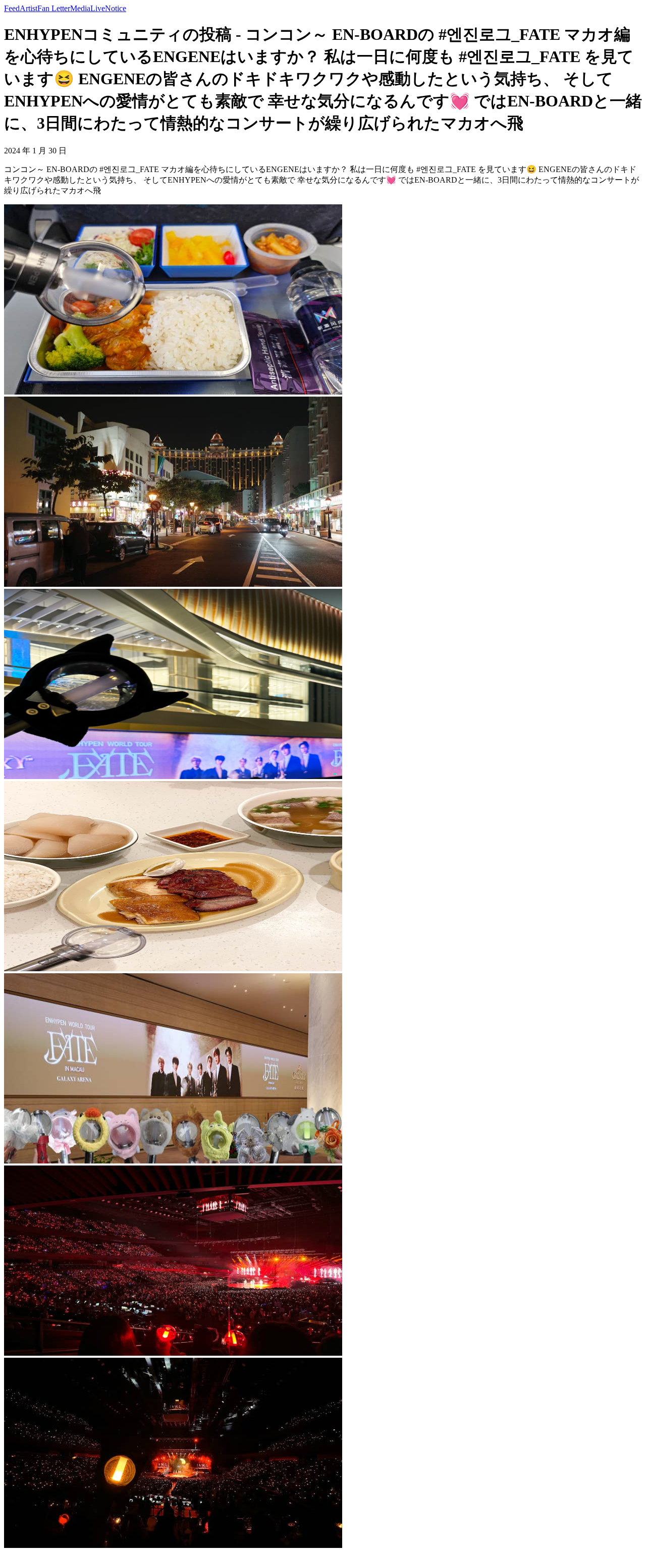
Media (80, 8)
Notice (115, 8)
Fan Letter (53, 8)
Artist (28, 8)
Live (97, 8)
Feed (12, 8)
